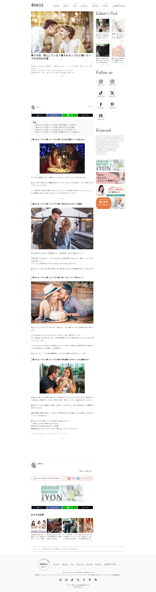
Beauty (65, 564)
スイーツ (101, 136)
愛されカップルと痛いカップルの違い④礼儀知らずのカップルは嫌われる (57, 132)
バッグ (120, 140)
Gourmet (80, 564)
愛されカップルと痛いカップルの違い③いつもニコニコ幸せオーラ (55, 129)
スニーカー (114, 146)
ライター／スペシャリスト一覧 (82, 575)
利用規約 (37, 575)
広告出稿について (88, 572)
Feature (98, 564)
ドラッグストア (113, 143)
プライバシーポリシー (56, 575)
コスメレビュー (103, 146)
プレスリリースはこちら (68, 572)
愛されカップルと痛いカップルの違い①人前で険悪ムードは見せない (56, 125)
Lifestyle (89, 564)
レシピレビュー (103, 140)
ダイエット (119, 136)
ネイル (109, 136)
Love (72, 564)
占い (112, 140)
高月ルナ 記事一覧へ (86, 471)
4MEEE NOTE (110, 564)
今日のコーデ (111, 149)
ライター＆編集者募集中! (114, 575)
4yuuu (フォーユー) (101, 575)
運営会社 (93, 575)
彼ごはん (101, 149)
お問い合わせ (79, 572)
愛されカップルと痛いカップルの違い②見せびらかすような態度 (55, 127)
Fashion (56, 564)
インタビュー (102, 152)
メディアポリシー (45, 575)
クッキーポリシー (67, 575)
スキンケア (101, 143)
